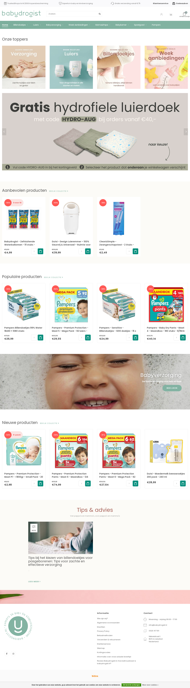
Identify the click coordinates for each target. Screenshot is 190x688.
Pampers (156, 24)
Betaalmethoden (105, 635)
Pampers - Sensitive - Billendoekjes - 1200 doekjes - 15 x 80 (117, 331)
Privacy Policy (103, 631)
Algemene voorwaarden (108, 622)
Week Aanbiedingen (78, 24)
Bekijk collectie (58, 191)
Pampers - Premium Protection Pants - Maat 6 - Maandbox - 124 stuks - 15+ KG (70, 477)
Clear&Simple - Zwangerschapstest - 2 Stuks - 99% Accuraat (116, 244)
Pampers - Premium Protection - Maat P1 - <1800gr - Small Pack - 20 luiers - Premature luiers (23, 477)
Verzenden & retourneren (108, 639)
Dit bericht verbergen (131, 685)
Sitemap (101, 648)
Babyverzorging (53, 24)
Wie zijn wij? (102, 618)
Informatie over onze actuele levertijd (114, 656)
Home (5, 24)
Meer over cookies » (150, 685)
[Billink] (95, 676)
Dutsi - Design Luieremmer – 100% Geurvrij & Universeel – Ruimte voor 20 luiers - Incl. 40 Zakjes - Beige (71, 244)
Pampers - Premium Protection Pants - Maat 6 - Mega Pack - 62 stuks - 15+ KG (117, 477)
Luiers (36, 24)
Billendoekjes (19, 24)
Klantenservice (160, 3)
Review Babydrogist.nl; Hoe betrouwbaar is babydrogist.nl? (116, 662)
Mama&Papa (101, 24)
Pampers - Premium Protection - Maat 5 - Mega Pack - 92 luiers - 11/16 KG (70, 331)
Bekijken (172, 388)
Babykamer (121, 24)
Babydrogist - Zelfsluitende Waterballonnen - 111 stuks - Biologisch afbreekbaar (19, 244)
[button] (4, 131)
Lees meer (34, 581)
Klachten (101, 627)
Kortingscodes (103, 652)
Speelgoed (139, 24)
